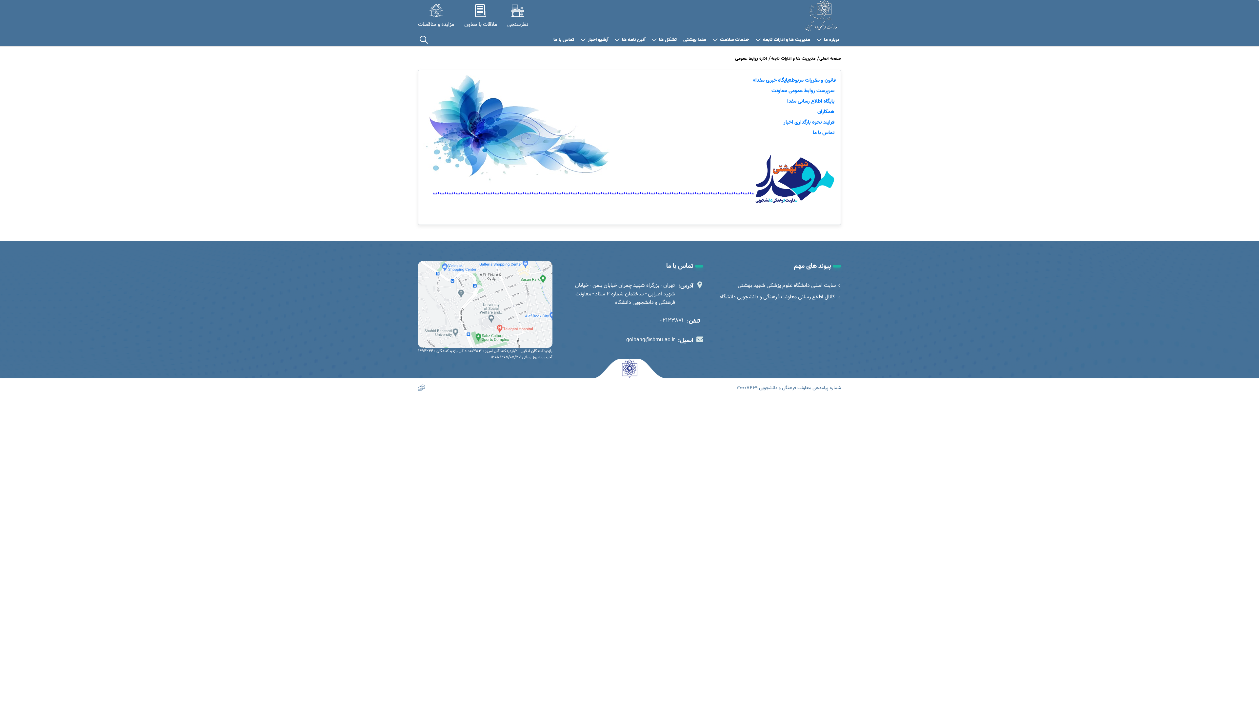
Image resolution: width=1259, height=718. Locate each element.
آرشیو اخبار (598, 40)
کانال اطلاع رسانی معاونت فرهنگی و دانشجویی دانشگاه (778, 297)
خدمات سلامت (734, 40)
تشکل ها (668, 40)
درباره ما (831, 40)
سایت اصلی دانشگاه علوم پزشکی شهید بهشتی (787, 285)
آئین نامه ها (633, 40)
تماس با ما (563, 40)
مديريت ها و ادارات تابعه (786, 40)
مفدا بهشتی (694, 40)
